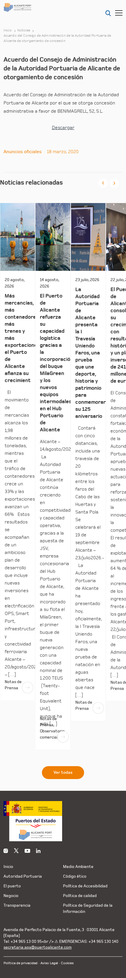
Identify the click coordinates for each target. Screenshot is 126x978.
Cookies (67, 963)
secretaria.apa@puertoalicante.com (37, 947)
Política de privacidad (21, 963)
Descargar (63, 127)
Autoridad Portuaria (23, 876)
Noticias (23, 30)
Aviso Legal (49, 963)
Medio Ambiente (78, 866)
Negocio (11, 895)
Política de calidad (80, 895)
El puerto (12, 886)
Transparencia (17, 905)
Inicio (8, 30)
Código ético (74, 876)
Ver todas (63, 773)
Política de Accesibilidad (85, 886)
